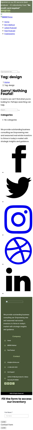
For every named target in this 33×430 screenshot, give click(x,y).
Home (6, 22)
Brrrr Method (9, 25)
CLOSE (3, 422)
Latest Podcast (10, 28)
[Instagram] (13, 383)
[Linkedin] (5, 383)
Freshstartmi (9, 34)
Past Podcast (9, 31)
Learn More (5, 11)
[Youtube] (11, 383)
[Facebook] (8, 383)
